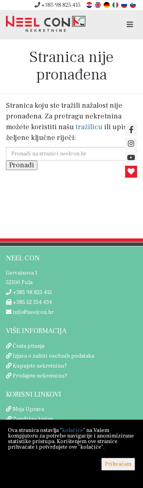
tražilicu (88, 127)
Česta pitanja (28, 346)
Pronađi (21, 165)
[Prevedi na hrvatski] (89, 4)
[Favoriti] (131, 172)
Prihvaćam (118, 464)
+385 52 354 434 (32, 302)
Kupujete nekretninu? (40, 366)
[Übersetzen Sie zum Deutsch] (107, 4)
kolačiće (72, 430)
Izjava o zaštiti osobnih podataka (53, 356)
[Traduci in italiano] (116, 4)
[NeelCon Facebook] (131, 130)
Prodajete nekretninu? (40, 376)
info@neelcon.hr (33, 312)
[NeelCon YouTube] (131, 158)
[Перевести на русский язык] (124, 4)
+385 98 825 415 (60, 5)
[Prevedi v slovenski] (133, 4)
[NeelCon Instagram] (131, 144)
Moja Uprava (28, 409)
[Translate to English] (98, 4)
